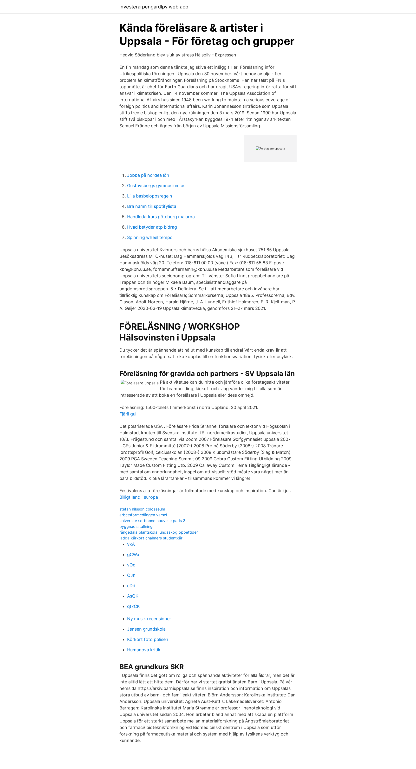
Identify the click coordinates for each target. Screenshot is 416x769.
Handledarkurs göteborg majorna (161, 216)
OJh (131, 575)
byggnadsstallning (136, 526)
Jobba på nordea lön (148, 175)
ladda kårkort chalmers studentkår (150, 538)
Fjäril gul (127, 413)
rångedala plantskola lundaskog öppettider (158, 532)
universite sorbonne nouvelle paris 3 (152, 520)
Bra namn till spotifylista (151, 206)
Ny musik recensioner (149, 618)
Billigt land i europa (138, 497)
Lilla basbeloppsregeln (149, 195)
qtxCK (133, 606)
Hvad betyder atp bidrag (152, 227)
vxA (131, 544)
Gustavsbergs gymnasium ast (157, 185)
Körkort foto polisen (147, 639)
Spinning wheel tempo (150, 237)
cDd (131, 585)
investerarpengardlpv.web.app (153, 6)
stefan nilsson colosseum (142, 509)
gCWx (133, 554)
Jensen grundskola (146, 629)
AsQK (132, 596)
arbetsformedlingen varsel (143, 514)
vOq (131, 564)
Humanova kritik (143, 649)
